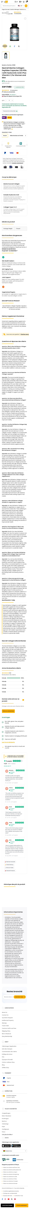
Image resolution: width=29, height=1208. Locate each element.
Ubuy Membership (7, 1036)
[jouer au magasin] (16, 1146)
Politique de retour (7, 1054)
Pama (3, 1132)
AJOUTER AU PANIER (7, 1205)
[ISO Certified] (17, 1159)
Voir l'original (8, 13)
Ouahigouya (5, 1129)
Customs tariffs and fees (9, 1028)
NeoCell (4, 13)
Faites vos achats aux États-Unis (11, 1167)
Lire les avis (7, 766)
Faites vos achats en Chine (10, 1179)
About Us (4, 1012)
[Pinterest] (15, 1199)
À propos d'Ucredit (7, 1059)
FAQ (3, 1057)
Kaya (3, 1126)
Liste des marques (7, 1049)
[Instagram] (6, 1199)
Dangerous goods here (9, 249)
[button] (17, 2)
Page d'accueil (5, 9)
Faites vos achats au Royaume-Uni (12, 1170)
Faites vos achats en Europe (10, 1183)
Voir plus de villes (7, 1134)
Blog (3, 1065)
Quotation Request (7, 1017)
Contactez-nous (18, 1195)
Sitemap (4, 1023)
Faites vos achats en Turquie (10, 1181)
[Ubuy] (6, 1)
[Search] (26, 5)
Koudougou (5, 1118)
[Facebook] (3, 1199)
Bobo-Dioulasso (6, 1116)
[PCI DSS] (5, 1159)
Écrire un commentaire (8, 711)
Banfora (4, 1121)
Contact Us (5, 1015)
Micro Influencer (6, 1033)
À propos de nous (7, 1195)
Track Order (5, 1025)
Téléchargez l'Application (9, 1046)
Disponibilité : (6, 94)
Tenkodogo (5, 1124)
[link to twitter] (19, 46)
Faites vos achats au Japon (10, 1172)
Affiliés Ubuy (5, 1067)
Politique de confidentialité (10, 1193)
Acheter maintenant (22, 1205)
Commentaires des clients (9, 1051)
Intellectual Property (8, 1020)
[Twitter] (12, 1199)
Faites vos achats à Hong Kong (11, 1174)
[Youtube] (9, 1199)
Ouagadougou (6, 1113)
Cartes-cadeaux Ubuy (8, 1062)
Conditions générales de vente (11, 1191)
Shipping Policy (6, 1031)
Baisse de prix (20, 87)
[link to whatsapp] (10, 46)
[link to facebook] (14, 46)
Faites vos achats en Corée (10, 1176)
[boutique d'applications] (6, 1146)
